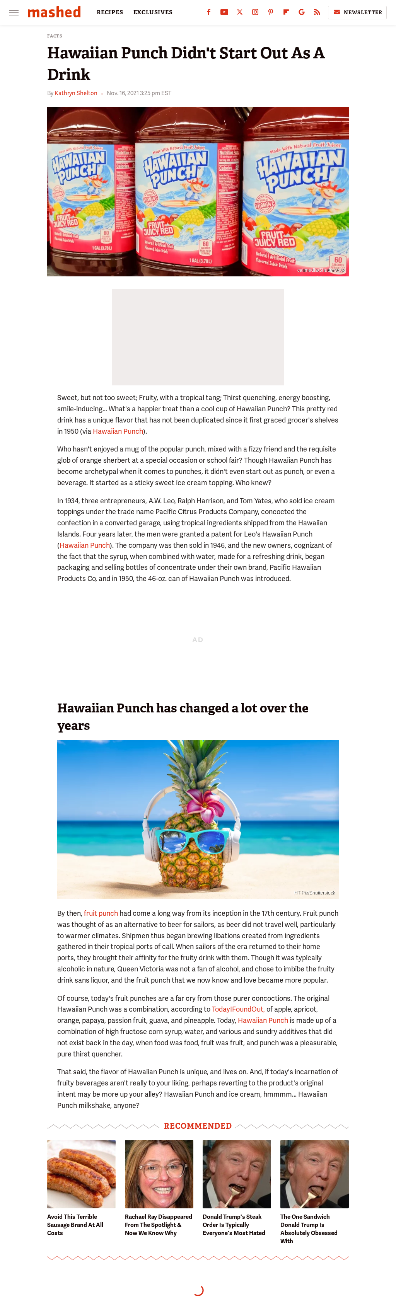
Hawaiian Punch (118, 431)
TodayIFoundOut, (238, 1009)
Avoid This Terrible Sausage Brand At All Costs (75, 1225)
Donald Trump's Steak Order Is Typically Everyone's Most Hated (234, 1225)
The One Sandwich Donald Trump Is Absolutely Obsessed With (309, 1229)
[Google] (301, 13)
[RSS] (317, 13)
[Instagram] (255, 13)
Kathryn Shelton (76, 93)
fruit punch (101, 913)
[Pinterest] (270, 13)
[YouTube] (224, 13)
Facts (55, 36)
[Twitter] (239, 13)
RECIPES (110, 12)
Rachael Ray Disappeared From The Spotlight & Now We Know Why (158, 1225)
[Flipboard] (286, 13)
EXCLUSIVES (153, 12)
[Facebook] (208, 13)
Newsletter (363, 12)
